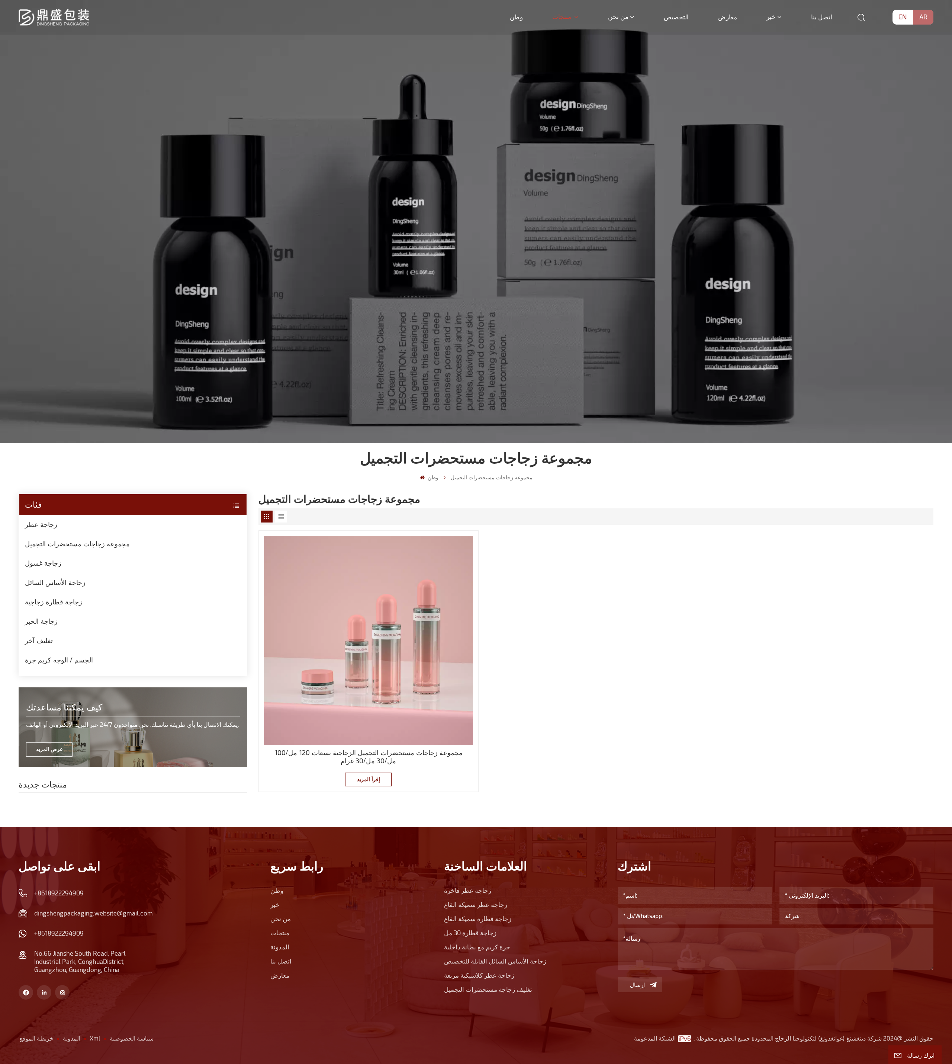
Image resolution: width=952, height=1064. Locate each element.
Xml (95, 1038)
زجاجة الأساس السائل (55, 583)
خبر (771, 16)
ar (923, 17)
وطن (516, 17)
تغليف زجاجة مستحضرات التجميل (488, 989)
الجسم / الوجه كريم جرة (59, 660)
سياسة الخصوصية (132, 1038)
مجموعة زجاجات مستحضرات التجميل (77, 544)
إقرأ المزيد (368, 779)
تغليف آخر (39, 641)
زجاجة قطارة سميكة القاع (477, 919)
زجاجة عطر (41, 524)
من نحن (618, 16)
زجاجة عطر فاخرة (467, 890)
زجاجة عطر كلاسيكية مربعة (479, 975)
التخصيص (676, 17)
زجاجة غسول (43, 563)
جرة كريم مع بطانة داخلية (477, 947)
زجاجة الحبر (41, 621)
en (902, 17)
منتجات (562, 16)
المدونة (279, 947)
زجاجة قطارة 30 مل (470, 933)
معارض (727, 17)
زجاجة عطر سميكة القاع (475, 904)
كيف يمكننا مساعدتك (64, 707)
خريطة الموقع (36, 1038)
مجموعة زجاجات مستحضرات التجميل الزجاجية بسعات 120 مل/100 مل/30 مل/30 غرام (368, 757)
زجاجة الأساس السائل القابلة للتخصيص (495, 961)
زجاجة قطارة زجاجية (53, 602)
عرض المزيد (49, 749)
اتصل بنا (821, 17)
